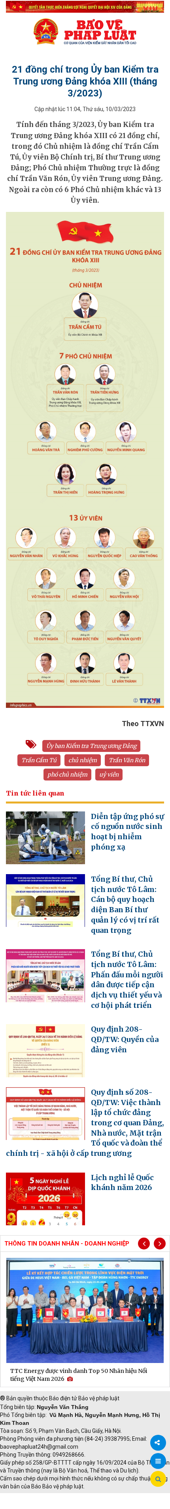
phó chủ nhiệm (67, 774)
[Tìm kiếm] (158, 1479)
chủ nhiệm (82, 760)
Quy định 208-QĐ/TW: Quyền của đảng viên (125, 1039)
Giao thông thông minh (80, 1497)
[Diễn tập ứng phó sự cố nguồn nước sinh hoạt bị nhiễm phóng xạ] (45, 837)
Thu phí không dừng (140, 1497)
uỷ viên (109, 774)
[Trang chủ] (85, 31)
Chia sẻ (158, 1443)
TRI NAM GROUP (23, 1497)
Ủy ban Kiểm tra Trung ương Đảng (91, 746)
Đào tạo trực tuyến (26, 1505)
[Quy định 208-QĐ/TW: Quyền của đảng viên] (45, 1050)
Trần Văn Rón (127, 760)
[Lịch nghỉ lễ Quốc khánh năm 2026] (45, 1198)
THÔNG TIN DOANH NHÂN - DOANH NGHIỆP (66, 1243)
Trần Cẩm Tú (39, 760)
